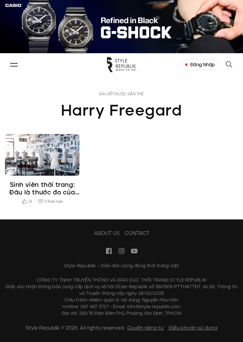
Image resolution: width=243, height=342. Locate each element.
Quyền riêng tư (145, 328)
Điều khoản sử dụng (193, 328)
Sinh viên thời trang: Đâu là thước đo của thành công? (42, 192)
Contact (137, 233)
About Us (107, 233)
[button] (14, 64)
